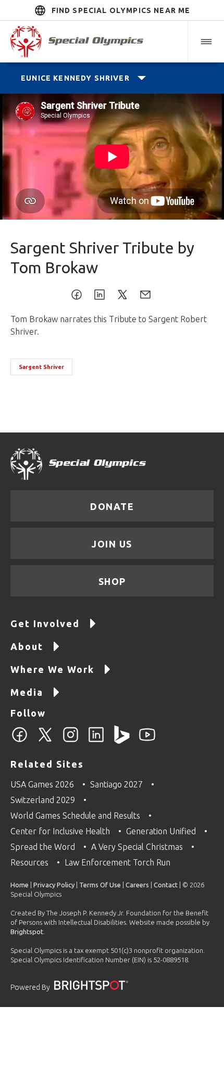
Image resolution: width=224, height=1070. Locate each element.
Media (26, 692)
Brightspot (26, 931)
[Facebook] (19, 740)
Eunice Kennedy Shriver (75, 78)
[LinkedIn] (96, 740)
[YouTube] (147, 740)
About (26, 646)
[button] (206, 41)
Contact (166, 884)
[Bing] (122, 740)
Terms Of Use (100, 884)
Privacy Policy (53, 884)
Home (19, 884)
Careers (137, 884)
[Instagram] (70, 740)
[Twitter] (45, 740)
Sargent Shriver (41, 367)
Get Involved (45, 623)
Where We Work (52, 669)
